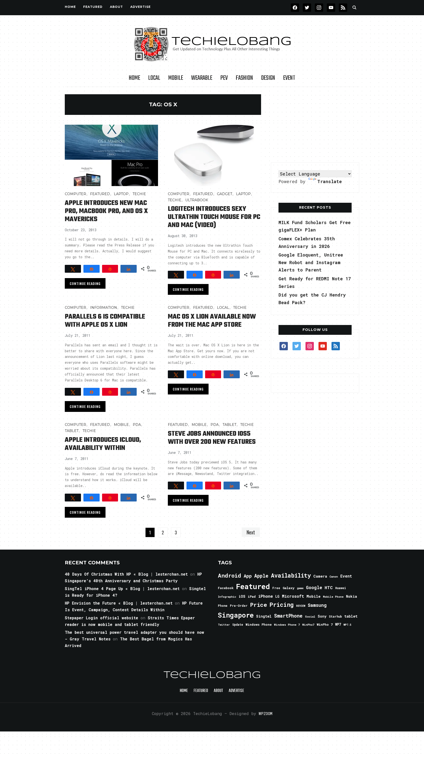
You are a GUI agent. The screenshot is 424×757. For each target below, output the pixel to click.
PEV (224, 78)
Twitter (224, 624)
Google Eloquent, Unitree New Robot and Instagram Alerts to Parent (310, 262)
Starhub (335, 616)
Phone (222, 606)
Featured (253, 586)
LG (277, 596)
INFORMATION (103, 307)
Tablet (72, 431)
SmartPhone (288, 615)
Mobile (175, 78)
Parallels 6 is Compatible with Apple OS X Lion (105, 320)
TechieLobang (212, 675)
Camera (320, 576)
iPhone (265, 596)
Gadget (224, 194)
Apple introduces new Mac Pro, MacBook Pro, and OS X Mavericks (106, 211)
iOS (241, 596)
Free (276, 588)
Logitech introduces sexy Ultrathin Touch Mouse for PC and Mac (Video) (214, 217)
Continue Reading (85, 283)
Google (314, 587)
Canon (334, 576)
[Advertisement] (315, 125)
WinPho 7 (325, 624)
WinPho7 (308, 624)
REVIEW (300, 606)
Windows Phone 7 (287, 624)
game (300, 588)
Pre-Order (239, 606)
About (116, 7)
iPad (252, 596)
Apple (261, 576)
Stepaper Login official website (101, 617)
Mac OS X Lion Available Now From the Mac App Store (212, 320)
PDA (137, 424)
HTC (329, 587)
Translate (329, 181)
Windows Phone (259, 624)
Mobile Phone (333, 596)
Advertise (140, 7)
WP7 (338, 624)
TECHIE (139, 194)
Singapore (236, 615)
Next (251, 532)
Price (258, 604)
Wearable (201, 78)
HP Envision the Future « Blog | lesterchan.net (118, 603)
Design (268, 78)
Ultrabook (196, 200)
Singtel (264, 616)
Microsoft (293, 596)
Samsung (317, 605)
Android (229, 575)
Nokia (351, 596)
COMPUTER (75, 194)
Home (70, 7)
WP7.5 (347, 624)
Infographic (227, 596)
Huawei (340, 588)
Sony (322, 616)
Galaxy (288, 588)
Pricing (281, 604)
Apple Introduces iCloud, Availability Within (103, 444)
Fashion (244, 78)
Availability (291, 575)
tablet (351, 616)
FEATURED (93, 7)
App (248, 576)
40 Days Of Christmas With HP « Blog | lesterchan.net (126, 574)
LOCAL (154, 78)
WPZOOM (265, 713)
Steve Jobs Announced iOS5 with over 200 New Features (212, 438)
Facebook (226, 588)
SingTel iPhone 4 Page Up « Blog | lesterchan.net (122, 588)
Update (237, 624)
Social (310, 616)
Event (289, 78)
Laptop (121, 194)
